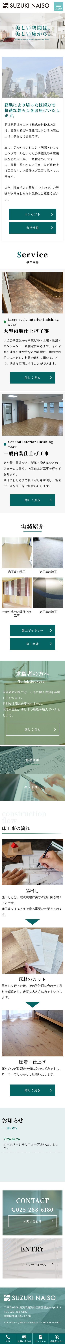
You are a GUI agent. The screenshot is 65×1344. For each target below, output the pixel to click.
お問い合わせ (32, 1221)
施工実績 (32, 644)
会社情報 (32, 228)
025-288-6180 (34, 1210)
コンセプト (32, 214)
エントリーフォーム (32, 1264)
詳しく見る (32, 378)
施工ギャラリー (32, 630)
